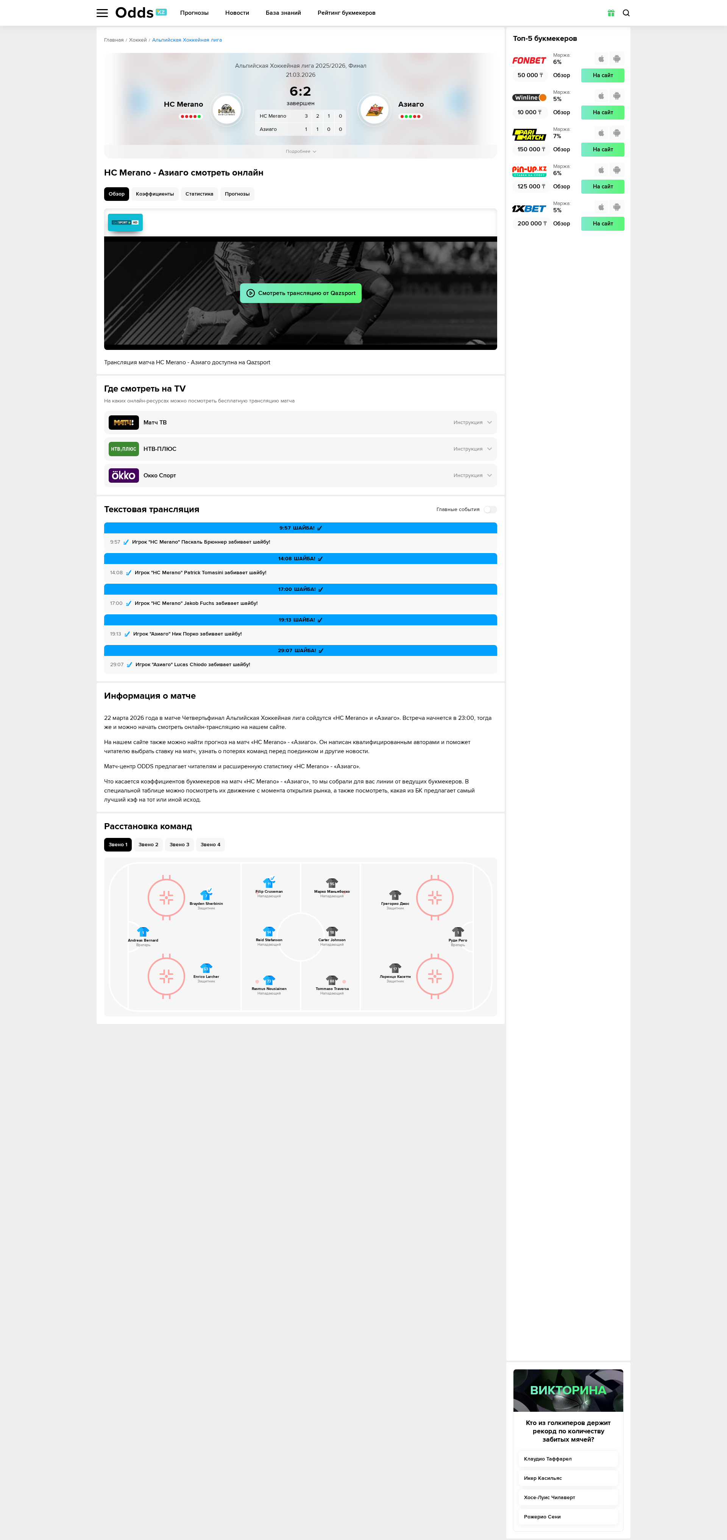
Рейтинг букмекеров (347, 13)
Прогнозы (194, 13)
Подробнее (298, 151)
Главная (114, 40)
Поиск (626, 13)
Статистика (200, 194)
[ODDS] (141, 12)
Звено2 (148, 844)
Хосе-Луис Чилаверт (549, 1497)
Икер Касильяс (543, 1478)
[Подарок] (611, 13)
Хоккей (138, 40)
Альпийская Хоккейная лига (187, 40)
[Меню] (102, 13)
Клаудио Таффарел (548, 1459)
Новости (237, 13)
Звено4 (210, 844)
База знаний (283, 13)
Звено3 (179, 844)
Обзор (117, 194)
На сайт (603, 75)
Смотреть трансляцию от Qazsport (125, 222)
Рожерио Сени (542, 1517)
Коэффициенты (155, 194)
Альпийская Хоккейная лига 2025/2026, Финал (301, 66)
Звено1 (118, 844)
